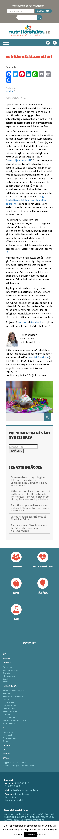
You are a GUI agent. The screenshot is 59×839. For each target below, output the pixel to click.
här (7, 252)
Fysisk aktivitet (9, 702)
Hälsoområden (10, 686)
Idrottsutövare (9, 676)
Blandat (9, 91)
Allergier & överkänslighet (13, 690)
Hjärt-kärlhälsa (9, 705)
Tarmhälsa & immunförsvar (14, 720)
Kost (5, 727)
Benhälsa (7, 693)
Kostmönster (8, 732)
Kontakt (7, 753)
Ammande (7, 667)
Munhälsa (7, 714)
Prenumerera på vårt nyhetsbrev (28, 5)
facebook (36, 322)
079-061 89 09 (12, 786)
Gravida (6, 673)
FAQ (4, 749)
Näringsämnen (9, 738)
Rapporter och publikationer (14, 762)
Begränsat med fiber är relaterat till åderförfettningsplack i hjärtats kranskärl (29, 528)
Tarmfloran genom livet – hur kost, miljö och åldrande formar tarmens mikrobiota (30, 508)
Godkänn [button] (30, 834)
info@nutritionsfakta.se (25, 790)
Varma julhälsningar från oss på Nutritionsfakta (28, 518)
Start (5, 654)
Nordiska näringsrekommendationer (18, 765)
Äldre (5, 681)
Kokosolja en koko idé (19, 160)
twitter (22, 322)
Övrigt (5, 741)
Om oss (6, 658)
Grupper (7, 662)
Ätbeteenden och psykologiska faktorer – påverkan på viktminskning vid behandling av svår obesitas (29, 481)
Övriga (6, 758)
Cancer (6, 699)
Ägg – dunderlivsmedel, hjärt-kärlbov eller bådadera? (26, 200)
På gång (6, 745)
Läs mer (41, 834)
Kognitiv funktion (10, 711)
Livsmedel (7, 735)
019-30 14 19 (22, 783)
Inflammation (9, 708)
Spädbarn (7, 679)
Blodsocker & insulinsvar (13, 696)
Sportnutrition (9, 717)
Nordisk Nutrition (39, 357)
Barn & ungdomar (10, 670)
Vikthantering (9, 723)
